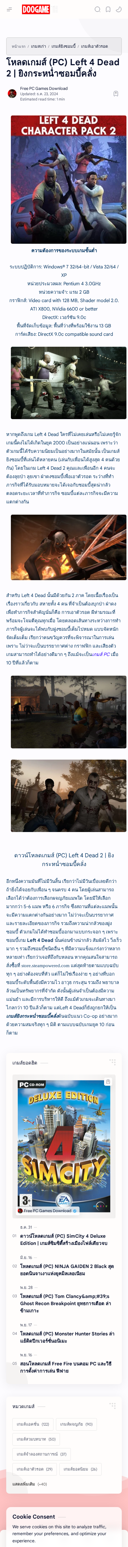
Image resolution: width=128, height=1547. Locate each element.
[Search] (97, 9)
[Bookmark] (108, 9)
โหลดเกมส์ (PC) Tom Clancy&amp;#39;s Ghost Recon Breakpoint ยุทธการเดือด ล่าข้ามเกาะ (65, 1303)
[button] (118, 9)
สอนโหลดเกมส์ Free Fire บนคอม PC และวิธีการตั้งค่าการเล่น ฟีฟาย (66, 1367)
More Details (98, 1528)
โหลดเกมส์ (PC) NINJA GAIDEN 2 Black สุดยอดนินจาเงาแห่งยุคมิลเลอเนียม (67, 1269)
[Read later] (116, 93)
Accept (45, 1528)
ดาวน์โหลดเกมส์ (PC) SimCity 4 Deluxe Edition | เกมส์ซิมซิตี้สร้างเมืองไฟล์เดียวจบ (63, 1239)
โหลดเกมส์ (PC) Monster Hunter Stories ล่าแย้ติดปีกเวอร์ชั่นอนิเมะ (67, 1337)
